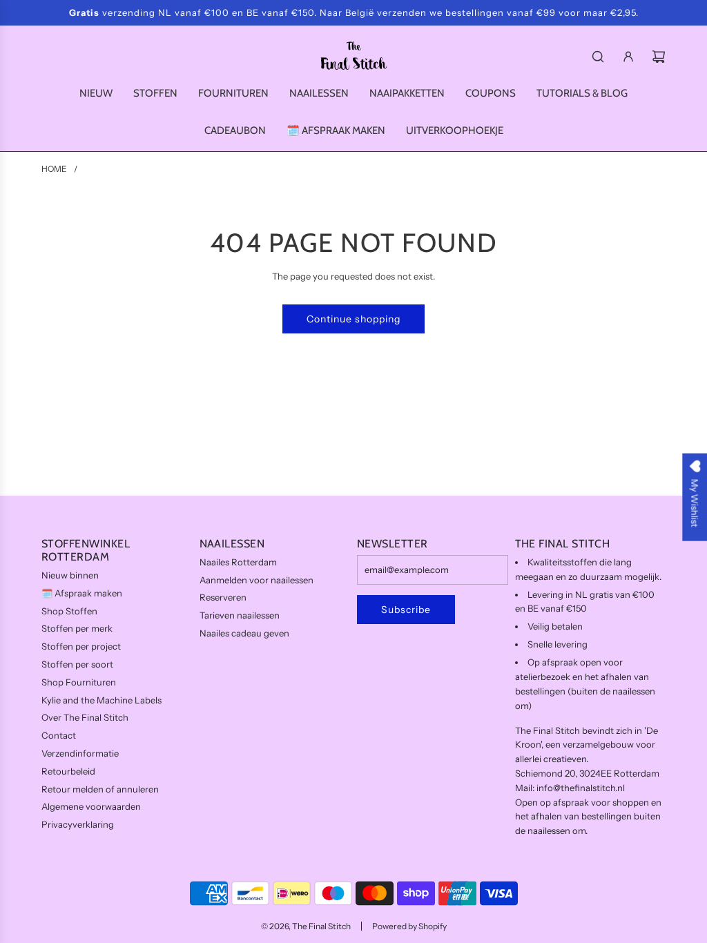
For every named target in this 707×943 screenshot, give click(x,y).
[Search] (598, 56)
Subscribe (406, 609)
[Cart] (658, 56)
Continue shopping (353, 319)
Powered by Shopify (409, 926)
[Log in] (628, 56)
